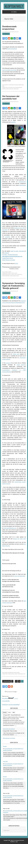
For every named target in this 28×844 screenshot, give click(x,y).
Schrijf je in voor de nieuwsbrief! (11, 704)
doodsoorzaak (18, 87)
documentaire (22, 185)
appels (12, 273)
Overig (9, 271)
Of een (6, 701)
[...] (16, 722)
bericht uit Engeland (12, 48)
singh (16, 673)
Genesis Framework (20, 842)
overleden (16, 88)
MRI (24, 228)
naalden (11, 88)
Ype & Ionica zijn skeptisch (9, 716)
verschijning (13, 275)
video (17, 275)
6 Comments (6, 33)
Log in (16, 843)
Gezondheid (21, 84)
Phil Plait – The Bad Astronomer (10, 254)
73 (23, 681)
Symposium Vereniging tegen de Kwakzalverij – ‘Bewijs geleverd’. (13, 286)
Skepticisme (16, 672)
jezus (15, 274)
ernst (7, 88)
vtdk (24, 673)
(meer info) (16, 698)
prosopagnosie (22, 181)
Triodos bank (16, 354)
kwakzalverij (11, 673)
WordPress (12, 843)
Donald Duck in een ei (7, 258)
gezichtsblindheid (6, 274)
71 (17, 681)
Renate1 (5, 748)
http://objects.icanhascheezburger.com (12, 256)
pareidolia (7, 237)
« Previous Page (6, 681)
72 (20, 681)
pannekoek (5, 229)
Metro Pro (13, 842)
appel (9, 273)
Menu (15, 12)
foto (16, 273)
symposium (20, 673)
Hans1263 (5, 763)
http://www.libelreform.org (10, 528)
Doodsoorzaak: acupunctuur (9, 27)
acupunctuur (11, 87)
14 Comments (6, 293)
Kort (3, 86)
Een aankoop (5, 698)
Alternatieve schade (13, 84)
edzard (4, 88)
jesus (12, 274)
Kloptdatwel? (14, 6)
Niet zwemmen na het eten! (9, 725)
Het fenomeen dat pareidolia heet (10, 97)
